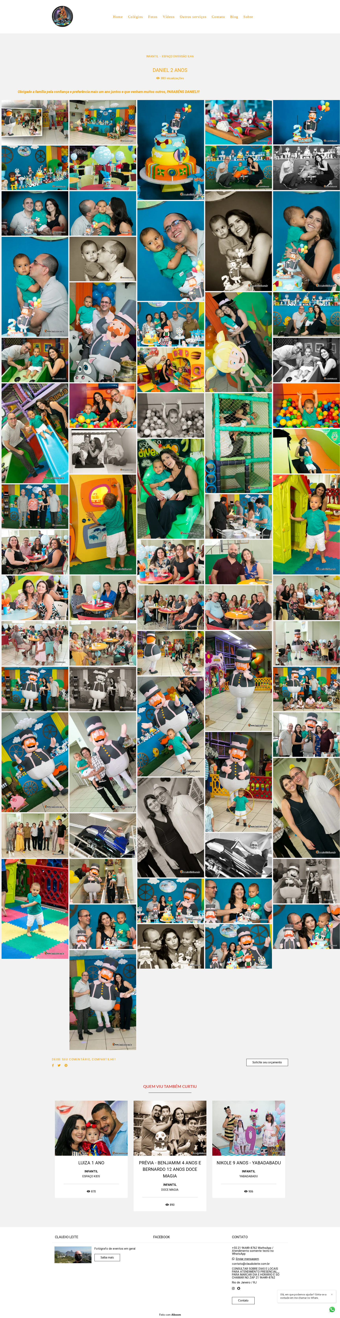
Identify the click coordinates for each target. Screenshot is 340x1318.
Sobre (248, 17)
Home (118, 17)
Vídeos (169, 17)
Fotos (153, 17)
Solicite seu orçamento (267, 1062)
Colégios (135, 17)
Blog (234, 17)
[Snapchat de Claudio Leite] (238, 1288)
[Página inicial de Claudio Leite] (65, 17)
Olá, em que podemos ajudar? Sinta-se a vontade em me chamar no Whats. (303, 1296)
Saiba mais (107, 1257)
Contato (218, 17)
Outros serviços (193, 17)
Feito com (170, 1314)
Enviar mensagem (247, 1258)
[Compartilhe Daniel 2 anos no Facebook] (53, 1065)
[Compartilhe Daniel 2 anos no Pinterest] (66, 1065)
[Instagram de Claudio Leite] (233, 1288)
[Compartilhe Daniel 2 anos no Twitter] (59, 1065)
